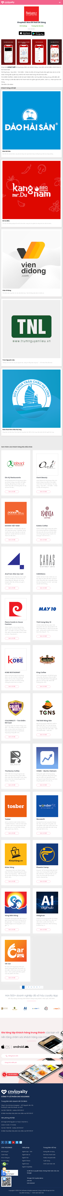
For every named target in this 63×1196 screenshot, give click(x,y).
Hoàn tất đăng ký (31, 39)
